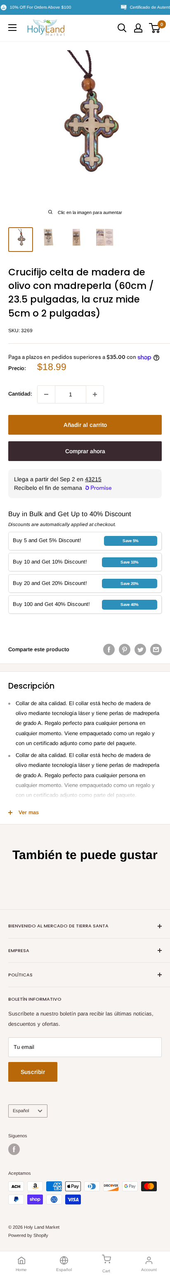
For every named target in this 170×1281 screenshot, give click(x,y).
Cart (106, 1271)
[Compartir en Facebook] (109, 649)
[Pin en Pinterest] (124, 649)
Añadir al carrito (85, 425)
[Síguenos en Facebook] (14, 1149)
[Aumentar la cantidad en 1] (95, 394)
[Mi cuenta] (138, 28)
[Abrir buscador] (122, 28)
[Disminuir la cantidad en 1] (46, 394)
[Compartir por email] (156, 649)
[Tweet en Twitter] (140, 649)
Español (21, 1110)
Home (21, 1269)
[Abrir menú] (12, 27)
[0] (155, 28)
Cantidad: (20, 394)
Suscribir (33, 1072)
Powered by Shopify (28, 1235)
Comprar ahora (85, 451)
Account (149, 1269)
